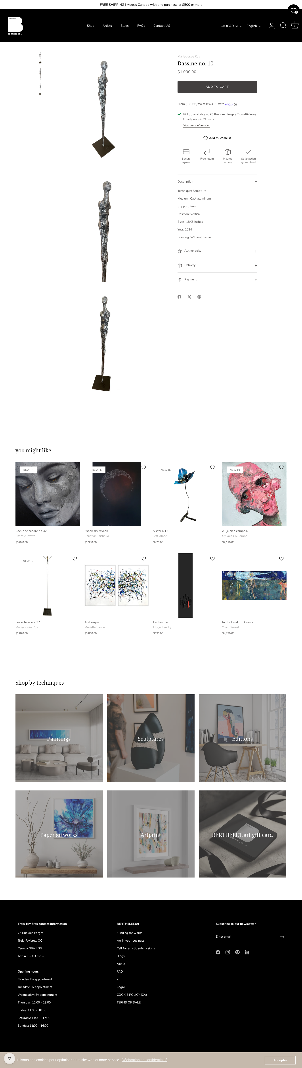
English (252, 26)
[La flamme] (185, 585)
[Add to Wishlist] (74, 467)
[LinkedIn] (247, 952)
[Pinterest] (237, 952)
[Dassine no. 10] (40, 58)
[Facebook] (218, 952)
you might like (33, 450)
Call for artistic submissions (136, 948)
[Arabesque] (116, 585)
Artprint (151, 834)
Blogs (124, 25)
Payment (190, 280)
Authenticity (192, 251)
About (121, 964)
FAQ (120, 971)
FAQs (141, 25)
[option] (40, 58)
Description (185, 182)
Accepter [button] (280, 1060)
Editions (242, 738)
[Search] (283, 26)
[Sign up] (282, 937)
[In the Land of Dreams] (254, 585)
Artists (107, 25)
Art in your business (131, 941)
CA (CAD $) (229, 26)
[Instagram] (228, 952)
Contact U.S (161, 25)
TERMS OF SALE (129, 1002)
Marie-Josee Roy (189, 56)
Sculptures (151, 738)
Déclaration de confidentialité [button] (144, 1060)
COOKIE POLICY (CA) (132, 995)
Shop (90, 25)
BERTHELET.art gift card (242, 834)
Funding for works (129, 933)
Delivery (189, 265)
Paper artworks (59, 834)
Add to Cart (217, 87)
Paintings (59, 738)
